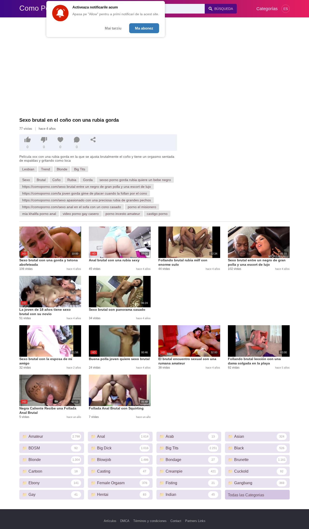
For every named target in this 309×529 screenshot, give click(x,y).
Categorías (267, 8)
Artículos (110, 521)
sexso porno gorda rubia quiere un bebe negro (135, 180)
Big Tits (79, 169)
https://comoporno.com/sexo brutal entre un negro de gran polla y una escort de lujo (86, 187)
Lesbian (28, 169)
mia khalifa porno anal (39, 214)
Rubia (71, 180)
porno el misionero (142, 207)
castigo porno (157, 214)
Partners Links (195, 521)
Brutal (41, 180)
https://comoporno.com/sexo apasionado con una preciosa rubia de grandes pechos (86, 200)
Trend (45, 169)
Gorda (88, 180)
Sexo (26, 180)
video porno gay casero (81, 214)
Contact (175, 521)
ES (285, 9)
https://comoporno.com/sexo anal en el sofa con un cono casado (71, 207)
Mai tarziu (113, 28)
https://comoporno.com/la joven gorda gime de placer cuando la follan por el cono (84, 193)
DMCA (124, 521)
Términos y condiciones (150, 521)
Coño (56, 180)
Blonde (62, 169)
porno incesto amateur (122, 214)
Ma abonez (144, 28)
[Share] (93, 139)
